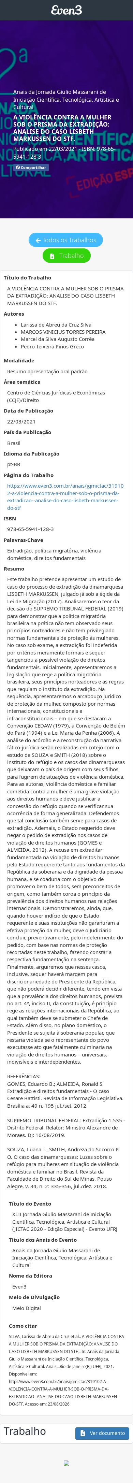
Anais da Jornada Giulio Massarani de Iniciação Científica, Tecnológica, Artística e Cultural (66, 99)
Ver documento (107, 1433)
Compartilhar (33, 167)
